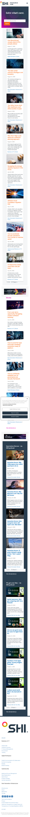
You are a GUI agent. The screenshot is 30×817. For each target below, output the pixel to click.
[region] (15, 408)
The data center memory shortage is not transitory (15, 72)
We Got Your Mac (16, 615)
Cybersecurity (11, 249)
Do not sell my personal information (9, 404)
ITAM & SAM (4, 745)
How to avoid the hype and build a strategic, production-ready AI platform (15, 345)
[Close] (27, 398)
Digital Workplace (12, 56)
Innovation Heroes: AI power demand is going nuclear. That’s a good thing (14, 553)
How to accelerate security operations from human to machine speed (15, 236)
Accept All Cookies (15, 416)
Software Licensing (6, 747)
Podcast (9, 477)
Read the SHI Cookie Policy (8, 405)
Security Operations (6, 780)
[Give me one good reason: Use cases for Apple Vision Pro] (15, 623)
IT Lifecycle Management (7, 749)
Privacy (3, 801)
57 (12, 282)
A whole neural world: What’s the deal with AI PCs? (14, 691)
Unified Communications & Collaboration (11, 760)
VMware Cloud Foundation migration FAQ (14, 202)
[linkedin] (3, 796)
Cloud (3, 789)
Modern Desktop (5, 765)
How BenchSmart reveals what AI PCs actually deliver (14, 42)
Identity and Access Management (9, 773)
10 (12, 570)
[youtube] (12, 796)
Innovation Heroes (16, 477)
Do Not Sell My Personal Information (10, 802)
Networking (4, 791)
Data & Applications (6, 775)
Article (17, 56)
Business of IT (11, 151)
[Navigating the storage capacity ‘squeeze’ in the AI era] (15, 159)
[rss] (7, 796)
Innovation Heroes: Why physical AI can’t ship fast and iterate (14, 493)
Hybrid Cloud (4, 776)
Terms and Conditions (7, 799)
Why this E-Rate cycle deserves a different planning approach (14, 137)
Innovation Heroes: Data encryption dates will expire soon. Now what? (14, 522)
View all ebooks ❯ (11, 428)
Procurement (5, 750)
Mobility (3, 763)
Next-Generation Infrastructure (15, 89)
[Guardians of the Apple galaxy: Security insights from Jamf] (15, 653)
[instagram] (5, 796)
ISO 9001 (4, 809)
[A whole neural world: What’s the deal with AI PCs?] (15, 683)
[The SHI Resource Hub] (9, 3)
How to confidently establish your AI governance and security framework (14, 376)
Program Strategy (6, 778)
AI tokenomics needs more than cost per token (14, 266)
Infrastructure (5, 788)
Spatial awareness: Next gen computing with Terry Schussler (15, 601)
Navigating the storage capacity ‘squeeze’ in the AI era (15, 167)
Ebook (16, 328)
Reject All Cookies (15, 412)
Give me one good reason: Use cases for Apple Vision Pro (15, 631)
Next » (15, 282)
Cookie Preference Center (15, 409)
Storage (3, 793)
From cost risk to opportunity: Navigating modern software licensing (15, 314)
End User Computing (6, 762)
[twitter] (10, 796)
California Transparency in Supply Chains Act (12, 804)
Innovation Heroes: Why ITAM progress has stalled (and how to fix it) (15, 464)
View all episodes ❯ (11, 574)
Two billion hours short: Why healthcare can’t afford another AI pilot (15, 107)
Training (3, 752)
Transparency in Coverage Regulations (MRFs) (12, 806)
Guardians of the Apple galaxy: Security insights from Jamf (14, 662)
